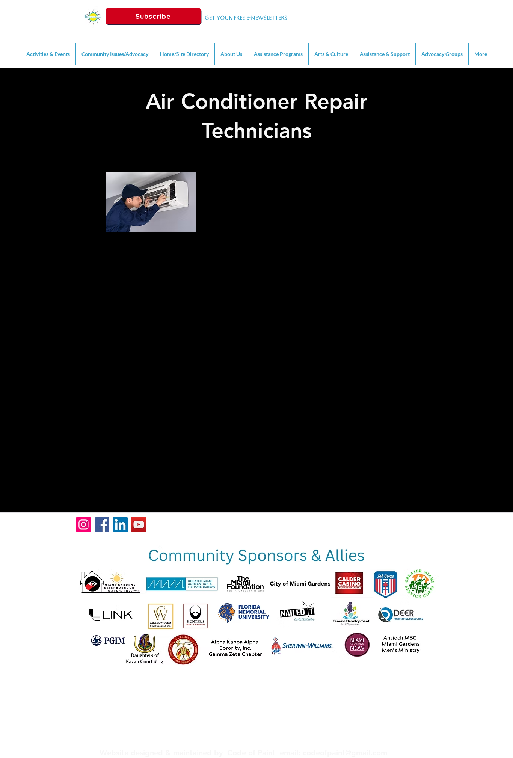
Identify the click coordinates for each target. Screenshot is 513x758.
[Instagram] (83, 524)
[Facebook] (102, 524)
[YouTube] (138, 524)
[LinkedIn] (120, 524)
